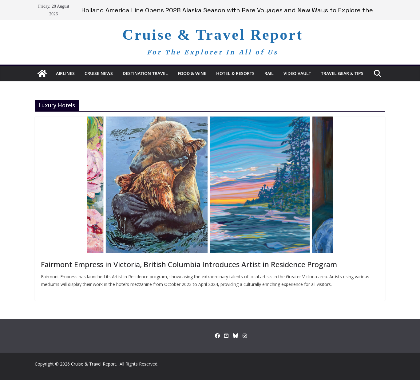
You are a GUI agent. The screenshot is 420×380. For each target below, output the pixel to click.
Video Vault (297, 73)
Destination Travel (145, 73)
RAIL (269, 73)
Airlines (65, 73)
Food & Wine (192, 73)
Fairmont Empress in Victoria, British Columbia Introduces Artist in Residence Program (189, 264)
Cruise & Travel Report (212, 34)
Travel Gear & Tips (342, 73)
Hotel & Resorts (235, 73)
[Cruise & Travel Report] (42, 73)
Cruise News (99, 73)
